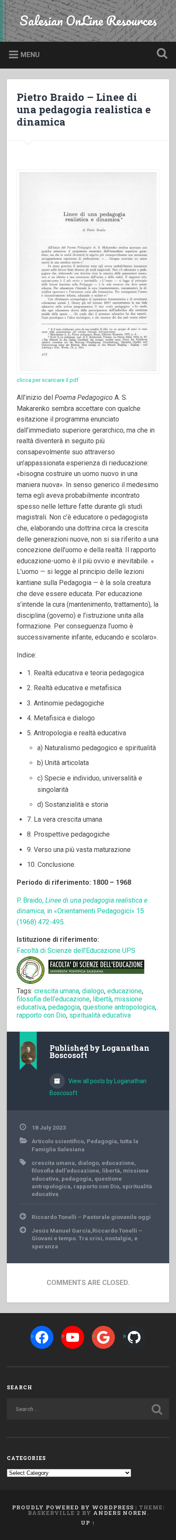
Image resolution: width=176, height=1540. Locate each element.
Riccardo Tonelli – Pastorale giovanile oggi (91, 1216)
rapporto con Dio (41, 1015)
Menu (30, 55)
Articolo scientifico (58, 1141)
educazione (124, 991)
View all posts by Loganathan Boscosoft (98, 1087)
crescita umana (56, 991)
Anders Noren (120, 1512)
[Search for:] (88, 1409)
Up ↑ (88, 1522)
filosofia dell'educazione (53, 999)
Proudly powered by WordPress (73, 1507)
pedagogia (64, 1007)
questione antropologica (119, 1007)
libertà (102, 999)
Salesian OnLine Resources (88, 20)
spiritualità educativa (100, 1015)
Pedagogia (102, 1141)
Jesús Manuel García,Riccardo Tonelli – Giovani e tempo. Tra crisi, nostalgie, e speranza (87, 1238)
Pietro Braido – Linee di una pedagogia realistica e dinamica (84, 109)
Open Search (160, 54)
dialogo (93, 991)
